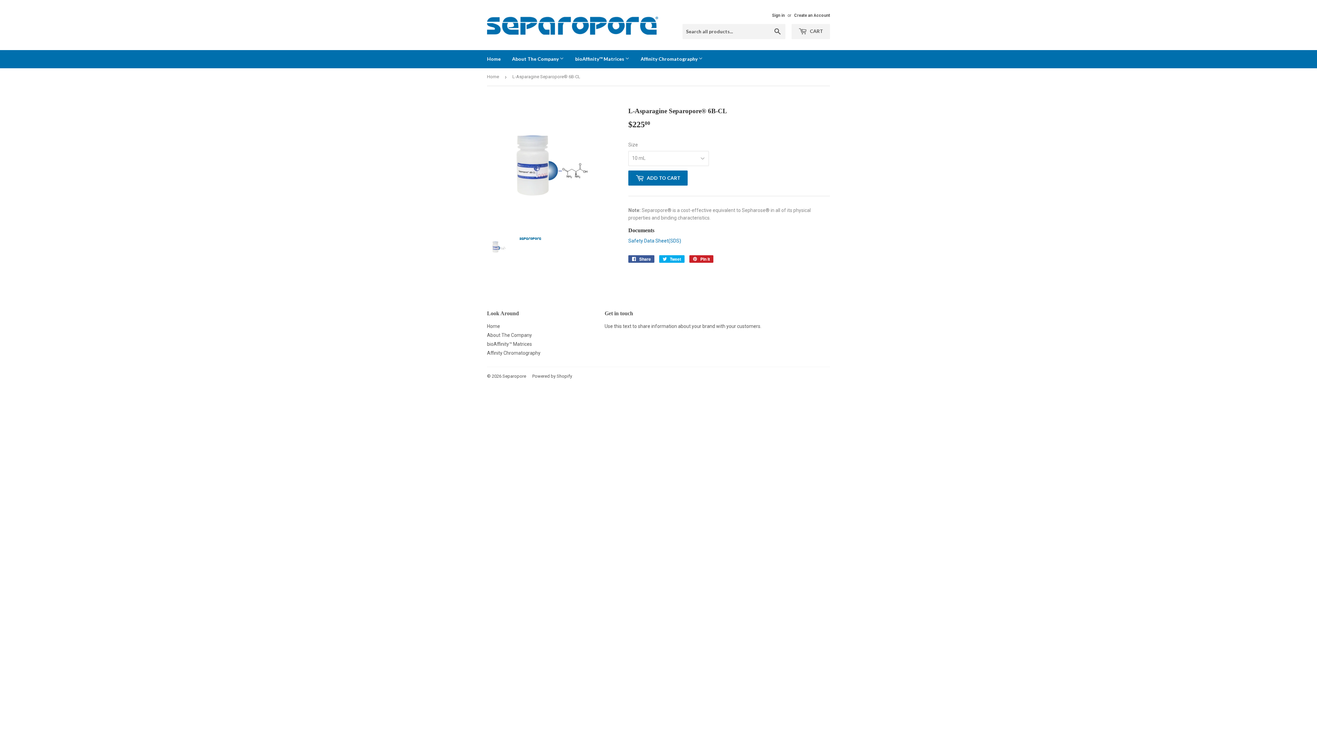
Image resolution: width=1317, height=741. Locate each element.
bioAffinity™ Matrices (600, 59)
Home (494, 59)
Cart (816, 31)
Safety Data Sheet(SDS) (654, 241)
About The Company (536, 59)
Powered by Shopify (552, 376)
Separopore (514, 376)
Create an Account (812, 15)
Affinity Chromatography (670, 59)
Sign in (778, 15)
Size (633, 145)
